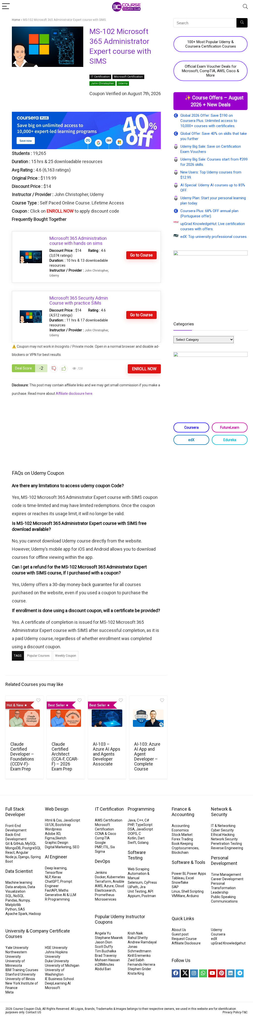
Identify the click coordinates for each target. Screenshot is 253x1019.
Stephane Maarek (109, 938)
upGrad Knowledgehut (228, 943)
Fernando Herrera (141, 964)
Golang (143, 843)
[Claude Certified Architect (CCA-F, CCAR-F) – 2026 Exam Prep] (65, 718)
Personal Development (224, 860)
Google (100, 843)
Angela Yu (103, 933)
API (150, 891)
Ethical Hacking (222, 835)
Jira (143, 887)
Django (23, 857)
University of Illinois (20, 979)
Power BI (179, 874)
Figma (50, 838)
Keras (56, 877)
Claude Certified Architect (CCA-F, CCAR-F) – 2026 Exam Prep (65, 756)
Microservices (105, 899)
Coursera (191, 427)
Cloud (119, 886)
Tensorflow (54, 873)
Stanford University (20, 974)
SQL (8, 896)
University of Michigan (62, 965)
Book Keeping (182, 844)
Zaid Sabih (136, 960)
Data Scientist (19, 871)
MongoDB (13, 848)
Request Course (184, 939)
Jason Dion (103, 942)
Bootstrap (63, 825)
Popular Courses (38, 655)
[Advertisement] (86, 432)
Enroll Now (144, 369)
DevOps (102, 861)
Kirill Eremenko (139, 956)
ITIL (106, 847)
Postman (149, 896)
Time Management (226, 875)
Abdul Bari (103, 969)
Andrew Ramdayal (142, 942)
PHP (131, 825)
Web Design (56, 809)
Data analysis (15, 887)
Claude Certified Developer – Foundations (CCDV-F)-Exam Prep (22, 756)
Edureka (229, 440)
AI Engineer (56, 856)
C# (147, 820)
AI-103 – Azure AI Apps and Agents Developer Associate (106, 754)
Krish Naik (135, 933)
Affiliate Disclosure (186, 943)
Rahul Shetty (138, 938)
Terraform (103, 881)
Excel (190, 878)
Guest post (180, 934)
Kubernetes (116, 877)
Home (16, 20)
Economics (180, 830)
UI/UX (49, 825)
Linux (176, 891)
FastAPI (51, 890)
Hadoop (35, 914)
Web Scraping (138, 869)
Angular (22, 852)
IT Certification (100, 76)
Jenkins (101, 873)
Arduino (193, 896)
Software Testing (137, 855)
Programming (141, 809)
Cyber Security (222, 830)
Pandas (11, 900)
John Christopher (102, 83)
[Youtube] (212, 973)
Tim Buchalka (105, 951)
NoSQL (18, 896)
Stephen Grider (139, 969)
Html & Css (53, 820)
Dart (141, 838)
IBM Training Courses (21, 970)
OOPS (132, 834)
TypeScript (143, 825)
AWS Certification (108, 820)
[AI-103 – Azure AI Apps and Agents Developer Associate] (107, 718)
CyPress (150, 882)
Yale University (16, 948)
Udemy (122, 83)
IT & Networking (223, 826)
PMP (98, 847)
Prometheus (104, 895)
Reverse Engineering (227, 848)
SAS (21, 909)
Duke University (57, 961)
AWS (99, 886)
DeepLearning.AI (58, 983)
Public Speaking (223, 897)
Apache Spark (16, 914)
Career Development (227, 879)
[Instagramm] (194, 973)
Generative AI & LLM (60, 895)
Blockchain (180, 852)
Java (131, 820)
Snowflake (180, 882)
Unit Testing (137, 891)
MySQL (30, 844)
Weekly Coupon (65, 655)
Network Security (224, 839)
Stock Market (182, 835)
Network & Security (221, 811)
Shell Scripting (192, 891)
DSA (131, 829)
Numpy (24, 900)
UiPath (133, 887)
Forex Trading (182, 839)
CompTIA (102, 838)
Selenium (135, 882)
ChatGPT (52, 881)
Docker (100, 877)
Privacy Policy (232, 1012)
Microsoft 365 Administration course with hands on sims (78, 241)
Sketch (60, 838)
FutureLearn (229, 427)
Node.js (11, 857)
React (10, 852)
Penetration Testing (226, 844)
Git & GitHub (14, 844)
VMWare (178, 896)
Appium (134, 896)
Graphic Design (56, 843)
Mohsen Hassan (107, 960)
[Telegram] (240, 973)
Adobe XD (52, 834)
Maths (63, 890)
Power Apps (196, 874)
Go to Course (141, 255)
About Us (179, 930)
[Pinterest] (221, 973)
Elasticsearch (105, 890)
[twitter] (185, 973)
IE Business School (59, 979)
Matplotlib (13, 905)
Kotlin (132, 838)
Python (11, 909)
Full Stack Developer (15, 811)
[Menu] (6, 6)
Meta (9, 992)
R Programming (57, 899)
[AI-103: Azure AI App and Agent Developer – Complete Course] (148, 718)
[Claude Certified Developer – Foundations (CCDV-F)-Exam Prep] (24, 718)
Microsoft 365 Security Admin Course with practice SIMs (78, 300)
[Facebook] (176, 973)
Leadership (219, 892)
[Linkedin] (230, 973)
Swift (132, 843)
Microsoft (52, 988)
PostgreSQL (31, 848)
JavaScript (71, 820)
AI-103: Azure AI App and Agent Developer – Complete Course (147, 756)
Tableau (178, 878)
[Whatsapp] (203, 973)
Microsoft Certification (128, 76)
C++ (140, 820)
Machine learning (18, 882)
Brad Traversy (106, 956)
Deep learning (55, 868)
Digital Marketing (58, 847)
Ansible (118, 881)
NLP (48, 877)
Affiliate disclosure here (74, 394)
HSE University (56, 948)
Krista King (136, 973)
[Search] (245, 6)
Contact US (33, 1012)
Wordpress (53, 829)
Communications (224, 901)
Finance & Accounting (183, 811)
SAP (175, 887)
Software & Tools (188, 862)
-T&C (244, 1012)
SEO (76, 847)
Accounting (181, 826)
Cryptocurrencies (185, 848)
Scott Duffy (104, 947)
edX (191, 440)
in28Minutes (104, 964)
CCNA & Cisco (105, 834)
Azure (109, 886)
